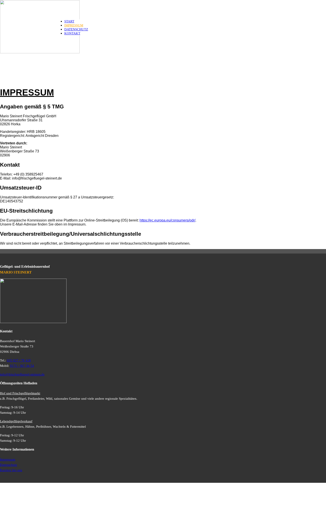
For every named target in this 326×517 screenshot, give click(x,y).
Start (69, 21)
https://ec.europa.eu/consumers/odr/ (167, 220)
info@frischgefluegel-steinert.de (22, 374)
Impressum (73, 25)
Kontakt (72, 33)
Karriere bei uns (11, 470)
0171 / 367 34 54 (22, 365)
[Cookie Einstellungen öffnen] (33, 515)
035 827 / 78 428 (19, 360)
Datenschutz (76, 29)
